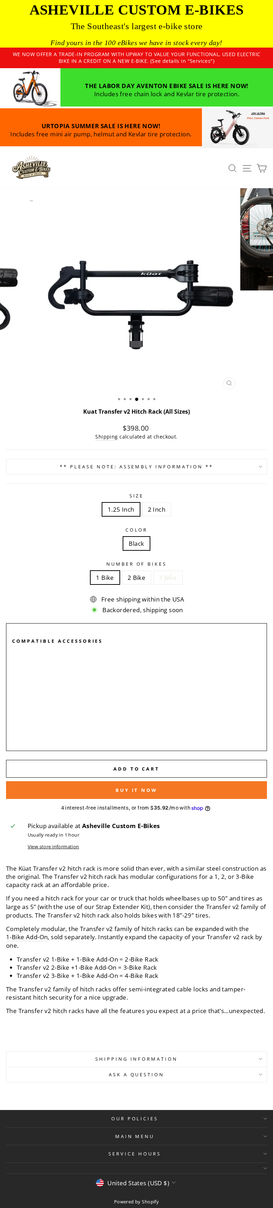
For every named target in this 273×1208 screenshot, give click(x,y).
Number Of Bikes (136, 564)
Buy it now (136, 790)
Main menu (135, 1136)
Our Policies (135, 1118)
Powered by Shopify (136, 1202)
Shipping (106, 436)
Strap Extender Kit (122, 907)
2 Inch (156, 509)
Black (136, 543)
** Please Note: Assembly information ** (136, 466)
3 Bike (168, 577)
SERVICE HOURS (134, 1153)
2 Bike (136, 577)
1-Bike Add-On (27, 937)
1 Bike (105, 577)
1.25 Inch (121, 509)
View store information (53, 846)
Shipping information (136, 1059)
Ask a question (137, 1074)
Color (136, 530)
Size (136, 496)
